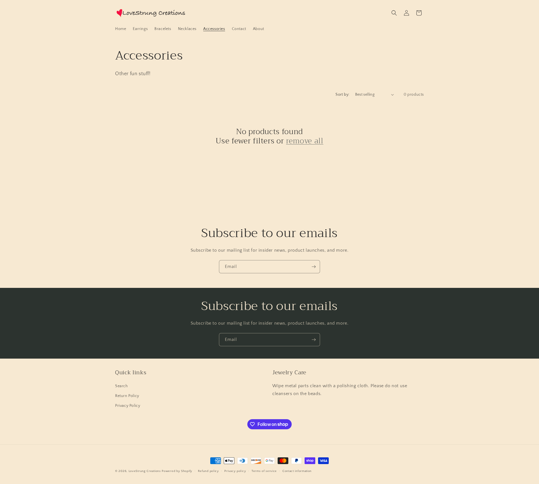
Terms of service (264, 470)
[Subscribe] (313, 266)
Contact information (297, 470)
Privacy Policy (127, 405)
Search (121, 386)
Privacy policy (235, 470)
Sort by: (342, 94)
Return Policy (127, 395)
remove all (304, 141)
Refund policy (208, 470)
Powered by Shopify (177, 471)
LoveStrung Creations (145, 471)
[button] (394, 13)
